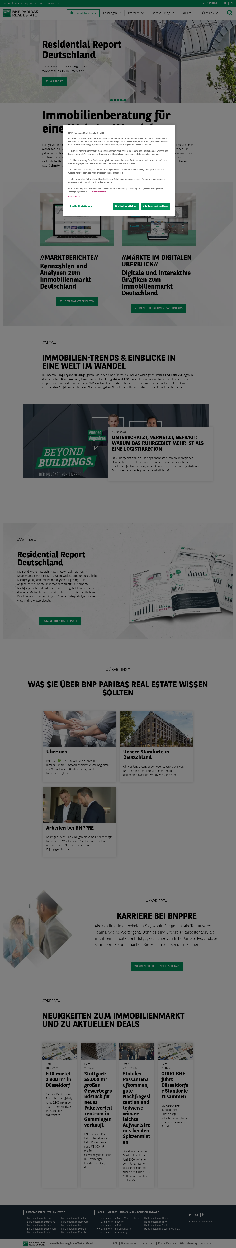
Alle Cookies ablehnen (126, 206)
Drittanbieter (74, 197)
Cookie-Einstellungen (81, 206)
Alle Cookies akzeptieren (155, 206)
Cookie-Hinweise (98, 192)
